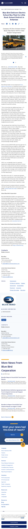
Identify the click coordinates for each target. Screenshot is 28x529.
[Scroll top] (23, 444)
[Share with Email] (16, 24)
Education (22, 290)
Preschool (12, 288)
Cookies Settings (14, 522)
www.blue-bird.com (17, 221)
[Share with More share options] (22, 24)
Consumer (18, 288)
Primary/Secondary (14, 290)
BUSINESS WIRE (13, 67)
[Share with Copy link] (19, 24)
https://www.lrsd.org (18, 245)
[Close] (26, 513)
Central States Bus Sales (11, 188)
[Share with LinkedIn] (7, 24)
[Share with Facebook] (13, 24)
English (4, 320)
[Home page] (7, 3)
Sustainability (20, 285)
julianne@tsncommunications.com (10, 263)
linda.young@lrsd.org (7, 277)
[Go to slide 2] (15, 62)
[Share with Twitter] (10, 24)
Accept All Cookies (14, 526)
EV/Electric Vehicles (15, 283)
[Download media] (26, 56)
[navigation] (25, 3)
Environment (13, 281)
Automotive (13, 285)
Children (23, 283)
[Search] (22, 3)
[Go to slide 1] (13, 62)
